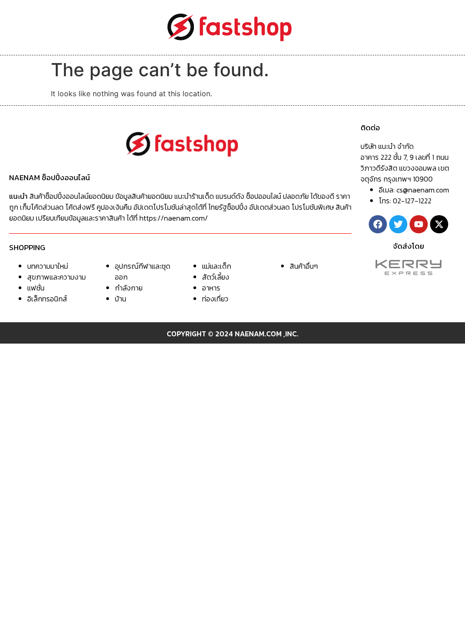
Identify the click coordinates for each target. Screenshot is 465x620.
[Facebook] (378, 224)
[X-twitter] (439, 224)
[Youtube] (419, 224)
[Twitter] (398, 224)
